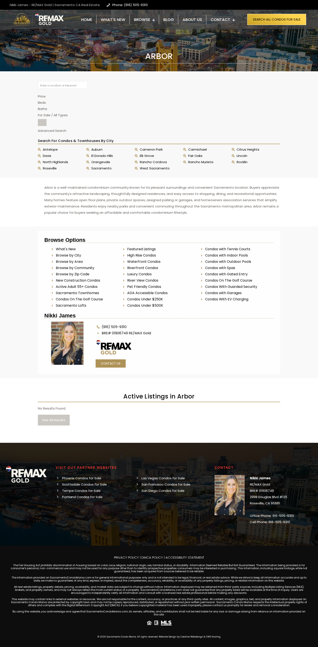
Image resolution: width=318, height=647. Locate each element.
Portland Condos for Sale (82, 497)
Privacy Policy (126, 557)
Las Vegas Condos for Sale (163, 478)
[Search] (42, 122)
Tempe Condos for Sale (81, 490)
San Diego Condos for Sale (163, 490)
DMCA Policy (152, 557)
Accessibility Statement (184, 557)
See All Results (53, 420)
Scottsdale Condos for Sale (84, 484)
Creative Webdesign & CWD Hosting (200, 636)
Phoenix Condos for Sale (81, 478)
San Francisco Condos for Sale (165, 484)
